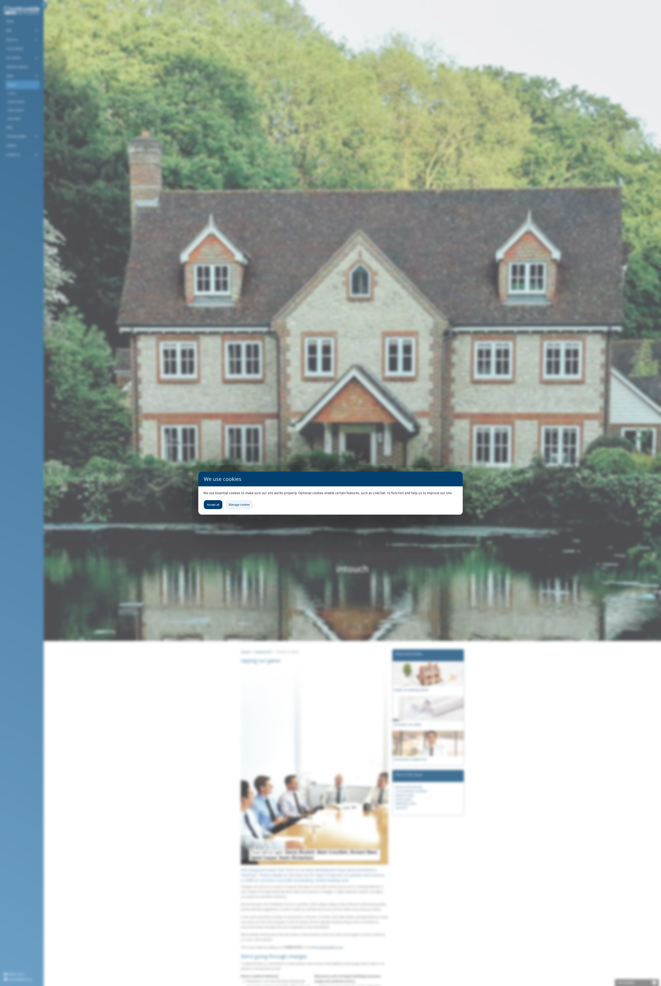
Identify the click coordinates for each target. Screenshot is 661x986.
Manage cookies (239, 505)
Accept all (213, 505)
